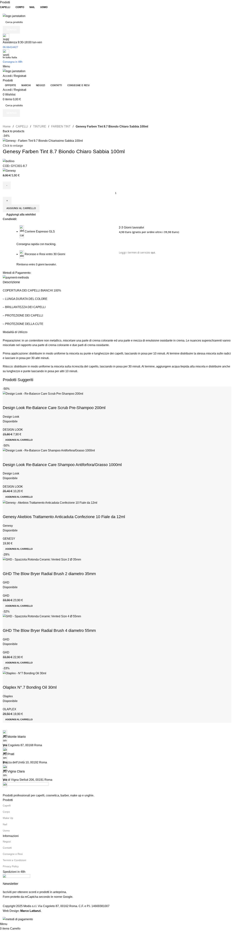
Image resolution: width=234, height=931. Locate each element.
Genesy (8, 525)
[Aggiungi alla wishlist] (17, 400)
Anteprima (7, 400)
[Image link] (25, 787)
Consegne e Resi (13, 853)
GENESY (9, 538)
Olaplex (8, 696)
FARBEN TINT (61, 126)
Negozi (7, 841)
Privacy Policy (11, 866)
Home (7, 126)
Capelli (7, 805)
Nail (5, 824)
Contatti (7, 847)
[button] (19, 440)
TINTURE (39, 126)
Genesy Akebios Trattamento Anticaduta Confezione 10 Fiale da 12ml (64, 516)
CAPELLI (22, 126)
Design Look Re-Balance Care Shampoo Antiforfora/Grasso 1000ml (62, 464)
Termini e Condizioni (14, 860)
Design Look (11, 416)
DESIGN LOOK (13, 429)
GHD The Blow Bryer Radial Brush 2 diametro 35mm (49, 573)
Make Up (8, 817)
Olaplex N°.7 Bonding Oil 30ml (30, 687)
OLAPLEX (9, 709)
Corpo (6, 811)
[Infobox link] (117, 734)
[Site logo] (14, 15)
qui (153, 252)
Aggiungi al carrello (21, 208)
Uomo (6, 830)
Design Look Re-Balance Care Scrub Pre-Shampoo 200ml (54, 407)
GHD (6, 582)
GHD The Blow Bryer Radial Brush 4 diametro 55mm (49, 630)
